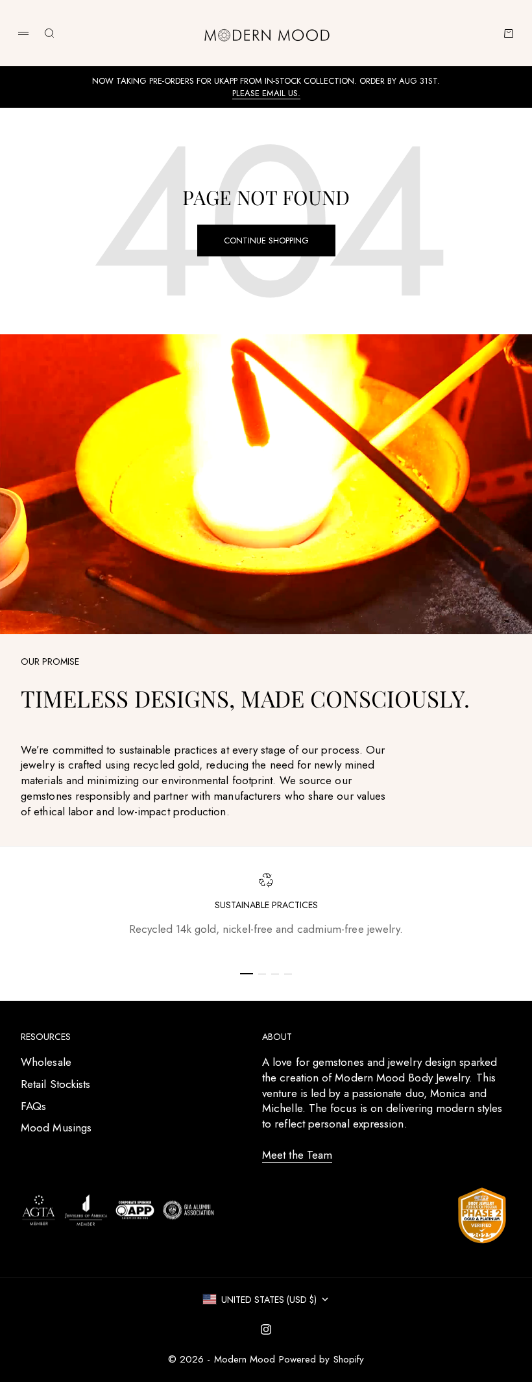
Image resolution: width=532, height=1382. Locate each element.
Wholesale (46, 1062)
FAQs (33, 1106)
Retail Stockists (55, 1084)
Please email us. (266, 93)
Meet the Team (297, 1155)
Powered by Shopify (322, 1359)
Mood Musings (56, 1127)
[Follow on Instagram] (266, 1329)
